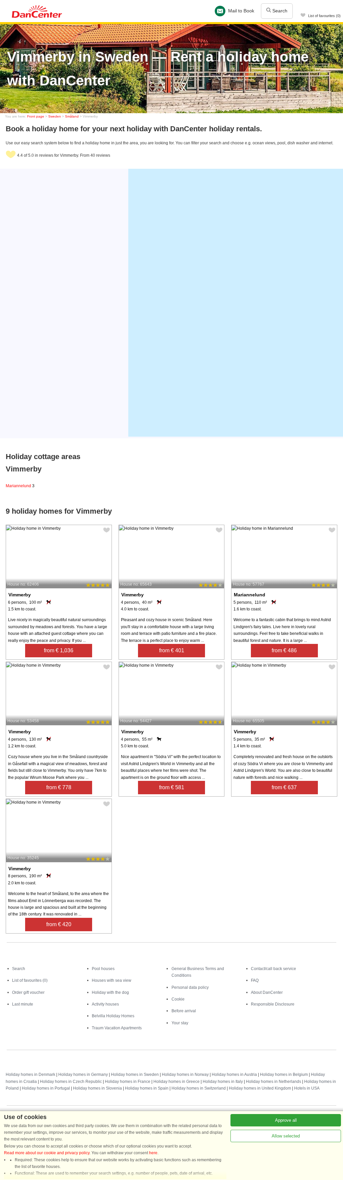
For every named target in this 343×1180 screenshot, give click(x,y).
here (153, 1153)
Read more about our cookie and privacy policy (46, 1153)
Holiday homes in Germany (83, 1074)
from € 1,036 (58, 650)
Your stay (180, 1023)
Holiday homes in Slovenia (97, 1088)
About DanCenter (267, 992)
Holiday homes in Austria (234, 1074)
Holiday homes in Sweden (135, 1074)
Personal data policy (190, 987)
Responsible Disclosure (272, 1004)
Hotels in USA (307, 1088)
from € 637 (284, 787)
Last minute (22, 1004)
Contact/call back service (273, 968)
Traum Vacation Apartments (117, 1028)
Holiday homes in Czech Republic (71, 1081)
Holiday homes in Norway (185, 1074)
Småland (72, 116)
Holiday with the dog (110, 992)
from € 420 (58, 924)
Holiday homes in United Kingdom (260, 1088)
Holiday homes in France (127, 1081)
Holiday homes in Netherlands (273, 1081)
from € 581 (171, 787)
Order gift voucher (28, 992)
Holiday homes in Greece (176, 1081)
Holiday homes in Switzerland (199, 1088)
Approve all (286, 1120)
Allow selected (286, 1135)
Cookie (178, 999)
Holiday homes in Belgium (284, 1074)
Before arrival (184, 1011)
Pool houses (103, 968)
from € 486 (284, 650)
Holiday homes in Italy (223, 1081)
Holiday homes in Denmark (30, 1074)
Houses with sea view (111, 980)
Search (279, 10)
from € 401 (171, 650)
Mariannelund (20, 486)
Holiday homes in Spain (146, 1088)
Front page (35, 116)
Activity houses (105, 1004)
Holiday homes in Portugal (46, 1088)
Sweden (54, 116)
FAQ (255, 980)
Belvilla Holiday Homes (113, 1016)
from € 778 (58, 787)
